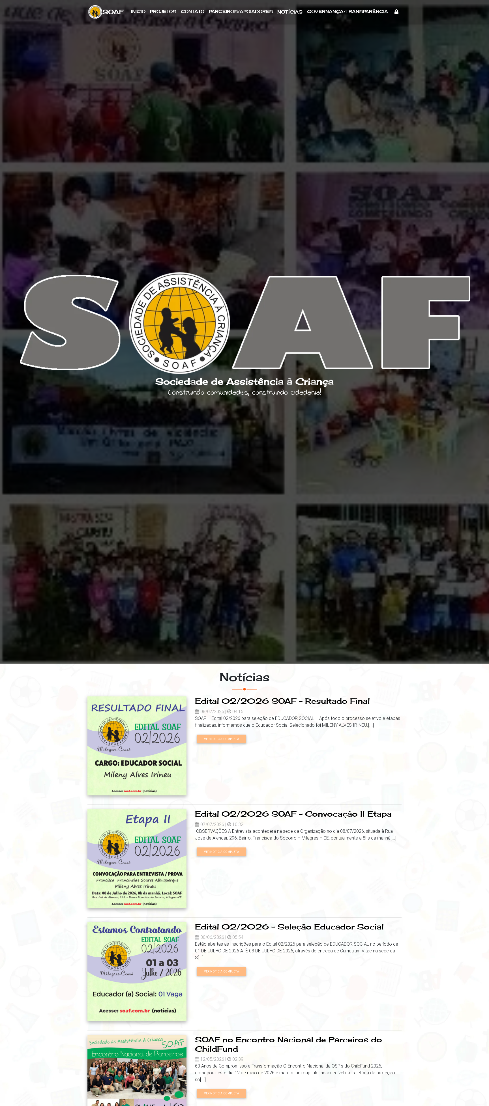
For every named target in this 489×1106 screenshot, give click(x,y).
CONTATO (192, 11)
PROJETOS (163, 11)
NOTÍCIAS (290, 12)
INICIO (138, 11)
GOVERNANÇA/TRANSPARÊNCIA (347, 11)
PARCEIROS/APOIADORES (241, 11)
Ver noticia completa (221, 739)
